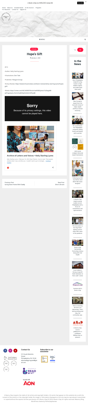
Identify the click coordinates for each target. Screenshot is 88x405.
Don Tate (17, 75)
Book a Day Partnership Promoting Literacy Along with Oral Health (77, 251)
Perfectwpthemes (51, 401)
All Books (34, 49)
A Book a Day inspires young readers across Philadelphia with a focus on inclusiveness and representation (77, 204)
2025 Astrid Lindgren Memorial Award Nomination (77, 153)
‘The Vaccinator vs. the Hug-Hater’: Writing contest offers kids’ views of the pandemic (77, 229)
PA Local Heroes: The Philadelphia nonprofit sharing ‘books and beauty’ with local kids (77, 129)
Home (4, 8)
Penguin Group (17, 80)
